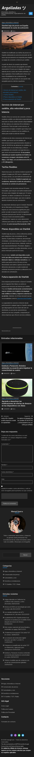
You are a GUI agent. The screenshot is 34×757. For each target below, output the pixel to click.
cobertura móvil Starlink (24, 298)
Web (2, 479)
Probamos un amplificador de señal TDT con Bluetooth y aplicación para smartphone (17, 647)
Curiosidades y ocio (10, 578)
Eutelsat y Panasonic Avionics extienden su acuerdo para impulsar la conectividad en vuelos (17, 368)
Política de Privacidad (8, 712)
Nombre (4, 465)
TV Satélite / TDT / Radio (12, 584)
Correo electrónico (7, 472)
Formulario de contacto (8, 721)
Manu (13, 31)
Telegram (23, 735)
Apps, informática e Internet (10, 22)
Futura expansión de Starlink (12, 99)
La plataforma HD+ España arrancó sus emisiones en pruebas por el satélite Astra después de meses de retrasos (18, 620)
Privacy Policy (5, 746)
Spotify (19, 735)
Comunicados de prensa (12, 574)
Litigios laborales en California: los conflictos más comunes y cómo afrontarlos (15, 602)
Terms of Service (15, 746)
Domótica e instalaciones (12, 581)
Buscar (25, 555)
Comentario (5, 444)
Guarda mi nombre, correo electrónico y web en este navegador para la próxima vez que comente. (16, 489)
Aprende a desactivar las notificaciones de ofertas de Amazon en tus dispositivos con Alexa (16, 403)
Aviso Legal (5, 706)
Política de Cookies (7, 709)
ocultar (21, 86)
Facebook (11, 735)
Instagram (15, 735)
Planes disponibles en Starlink (12, 97)
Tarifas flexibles (8, 95)
